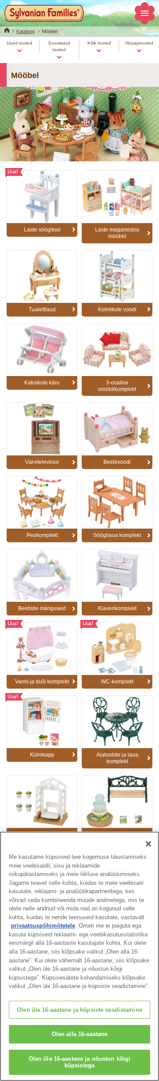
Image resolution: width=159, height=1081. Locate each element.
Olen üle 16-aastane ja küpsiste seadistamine (79, 1009)
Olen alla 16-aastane (80, 1034)
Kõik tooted (99, 43)
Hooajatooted (139, 43)
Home (6, 29)
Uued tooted (19, 43)
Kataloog (25, 31)
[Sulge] (148, 844)
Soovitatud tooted (59, 46)
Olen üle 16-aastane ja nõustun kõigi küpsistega (80, 1062)
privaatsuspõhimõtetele (43, 925)
